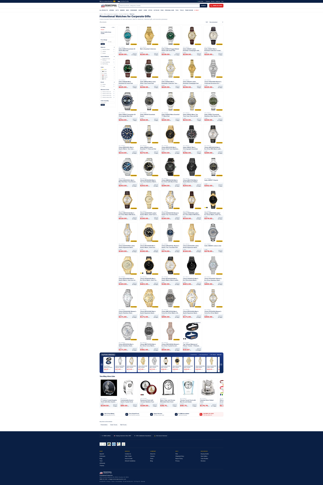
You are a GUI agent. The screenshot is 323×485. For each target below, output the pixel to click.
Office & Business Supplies (111, 14)
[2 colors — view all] (206, 207)
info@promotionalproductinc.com (117, 479)
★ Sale (196, 10)
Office (150, 10)
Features (218, 1)
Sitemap (143, 481)
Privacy (177, 461)
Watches (132, 14)
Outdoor (156, 10)
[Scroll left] (102, 364)
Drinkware (133, 10)
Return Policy (179, 458)
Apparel (111, 10)
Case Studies (204, 458)
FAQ (176, 454)
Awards (122, 10)
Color (107, 67)
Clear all (102, 29)
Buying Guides (205, 454)
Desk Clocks (113, 424)
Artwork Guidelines (130, 461)
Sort (207, 22)
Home (145, 10)
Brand (107, 82)
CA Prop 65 (137, 481)
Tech (176, 10)
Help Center (128, 456)
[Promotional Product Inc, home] (109, 5)
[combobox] (159, 5)
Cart (222, 1)
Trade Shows (189, 10)
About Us (152, 454)
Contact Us (128, 454)
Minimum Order (107, 89)
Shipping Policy (179, 456)
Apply (102, 44)
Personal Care (169, 10)
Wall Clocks (123, 424)
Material (107, 47)
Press (151, 458)
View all (219, 354)
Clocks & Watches (124, 14)
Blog (151, 461)
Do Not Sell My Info (128, 481)
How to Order (128, 458)
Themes (208, 1)
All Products (104, 10)
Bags (127, 10)
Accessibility (118, 481)
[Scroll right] (221, 364)
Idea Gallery (204, 456)
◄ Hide (112, 27)
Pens (162, 10)
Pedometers (104, 424)
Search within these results (106, 32)
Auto (117, 10)
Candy (140, 10)
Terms (113, 481)
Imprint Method (107, 56)
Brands (213, 1)
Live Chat (200, 1)
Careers (152, 456)
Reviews (203, 461)
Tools (182, 10)
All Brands (102, 463)
